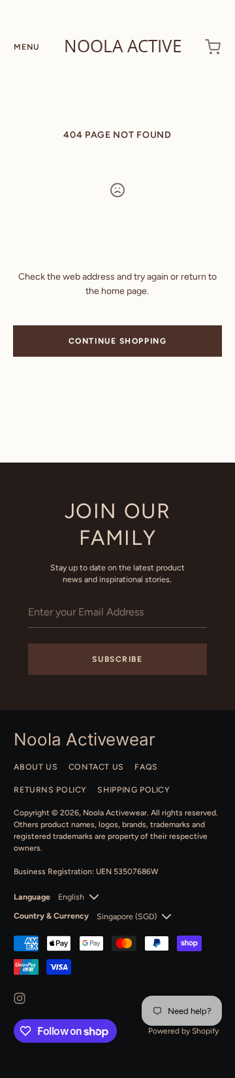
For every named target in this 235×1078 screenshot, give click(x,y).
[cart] (213, 47)
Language (32, 897)
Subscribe (117, 659)
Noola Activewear (115, 812)
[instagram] (19, 998)
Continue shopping (118, 341)
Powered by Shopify (183, 1031)
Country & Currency (51, 916)
